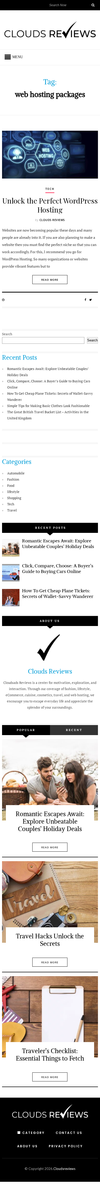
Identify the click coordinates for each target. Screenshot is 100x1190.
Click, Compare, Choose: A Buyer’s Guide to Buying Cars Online (57, 568)
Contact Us (69, 1133)
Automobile (16, 473)
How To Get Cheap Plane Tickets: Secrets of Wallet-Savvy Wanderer (57, 593)
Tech (49, 189)
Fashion (13, 479)
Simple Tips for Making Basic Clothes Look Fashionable (48, 405)
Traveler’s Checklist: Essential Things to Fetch (50, 1054)
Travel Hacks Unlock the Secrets (50, 939)
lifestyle (13, 491)
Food (10, 485)
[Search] (93, 5)
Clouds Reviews (52, 220)
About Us (27, 1146)
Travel (12, 510)
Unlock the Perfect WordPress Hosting (50, 205)
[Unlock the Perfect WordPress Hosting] (50, 155)
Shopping (14, 498)
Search (7, 334)
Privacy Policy (66, 1146)
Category (33, 1133)
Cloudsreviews (64, 1169)
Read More (49, 279)
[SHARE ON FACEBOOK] (85, 300)
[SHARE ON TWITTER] (90, 300)
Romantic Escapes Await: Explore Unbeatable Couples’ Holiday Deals (58, 543)
